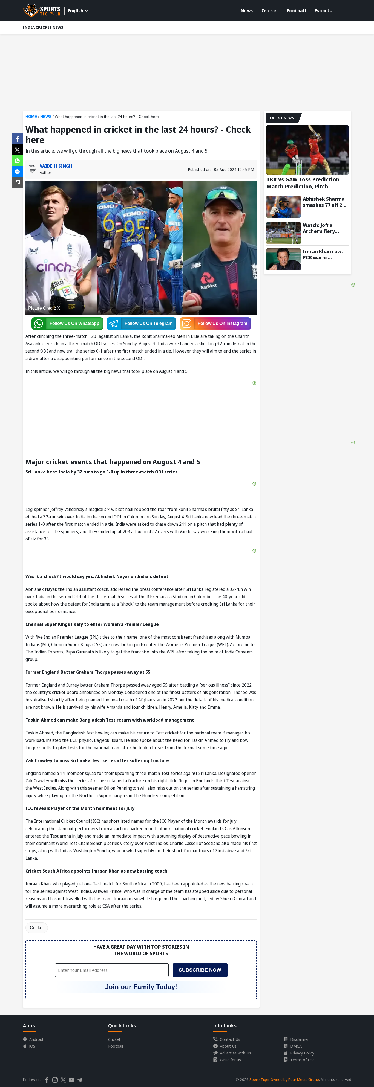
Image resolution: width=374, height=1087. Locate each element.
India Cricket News (43, 27)
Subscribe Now (200, 970)
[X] (17, 149)
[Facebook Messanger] (17, 171)
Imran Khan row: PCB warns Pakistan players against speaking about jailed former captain (323, 254)
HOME (31, 116)
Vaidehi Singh (56, 166)
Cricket (269, 11)
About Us (228, 1046)
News (247, 11)
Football (296, 11)
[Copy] (17, 182)
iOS (32, 1046)
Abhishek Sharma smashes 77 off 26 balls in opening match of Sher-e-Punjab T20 (324, 202)
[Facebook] (17, 138)
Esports (323, 11)
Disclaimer (299, 1039)
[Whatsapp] (17, 160)
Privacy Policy (302, 1053)
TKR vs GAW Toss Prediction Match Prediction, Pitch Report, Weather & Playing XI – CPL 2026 (307, 183)
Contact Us (230, 1039)
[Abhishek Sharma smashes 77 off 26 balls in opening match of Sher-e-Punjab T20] (283, 207)
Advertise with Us (235, 1053)
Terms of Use (302, 1059)
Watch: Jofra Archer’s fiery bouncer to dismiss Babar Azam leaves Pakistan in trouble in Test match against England (325, 228)
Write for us (230, 1059)
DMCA (296, 1046)
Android (36, 1039)
